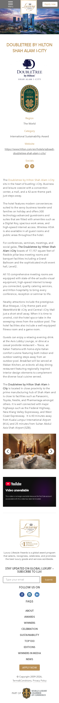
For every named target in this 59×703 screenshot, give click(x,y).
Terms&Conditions (22, 680)
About (29, 611)
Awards (29, 617)
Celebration (29, 629)
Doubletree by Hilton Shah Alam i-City (31, 180)
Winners (29, 623)
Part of (16, 693)
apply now (29, 668)
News (29, 659)
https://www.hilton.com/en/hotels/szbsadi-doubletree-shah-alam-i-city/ (29, 151)
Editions (29, 647)
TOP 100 (30, 641)
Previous (8, 451)
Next (51, 451)
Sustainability (29, 635)
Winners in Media (29, 653)
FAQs (29, 601)
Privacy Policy (40, 680)
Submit (49, 579)
